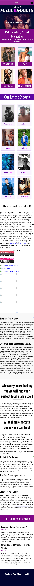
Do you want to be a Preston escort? (14, 527)
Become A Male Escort (22, 506)
